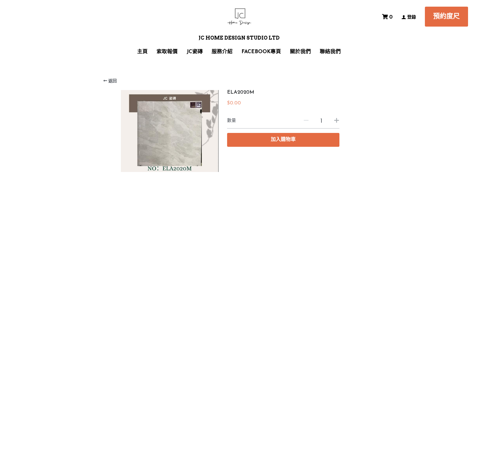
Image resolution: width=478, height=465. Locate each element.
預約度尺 (446, 16)
